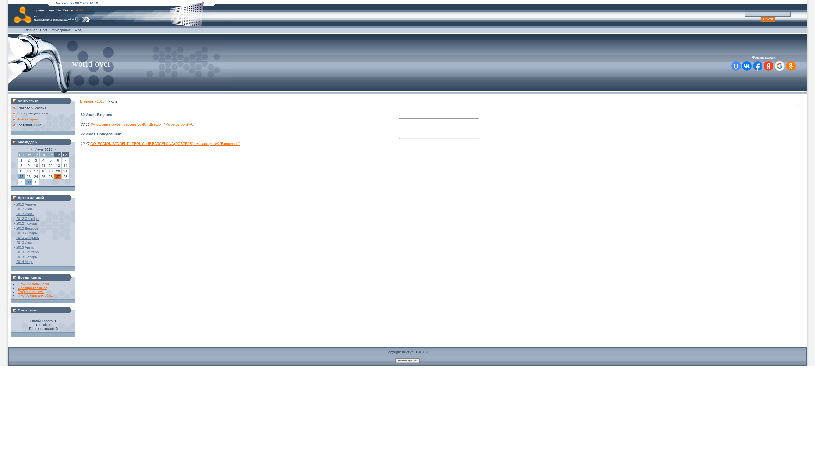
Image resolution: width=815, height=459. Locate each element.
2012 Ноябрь (26, 223)
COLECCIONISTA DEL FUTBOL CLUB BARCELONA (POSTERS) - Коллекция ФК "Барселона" (165, 144)
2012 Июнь (25, 209)
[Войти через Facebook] (757, 66)
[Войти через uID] (736, 66)
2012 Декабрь (27, 228)
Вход (78, 30)
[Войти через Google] (780, 66)
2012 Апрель (26, 204)
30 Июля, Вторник (96, 115)
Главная (30, 30)
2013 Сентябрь (28, 252)
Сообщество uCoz (32, 288)
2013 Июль (25, 242)
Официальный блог (33, 284)
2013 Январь (26, 233)
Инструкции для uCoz (35, 295)
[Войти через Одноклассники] (791, 66)
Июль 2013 (43, 149)
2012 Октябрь (27, 219)
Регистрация (60, 30)
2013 (100, 101)
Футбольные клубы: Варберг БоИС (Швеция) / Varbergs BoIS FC (142, 124)
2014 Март (24, 262)
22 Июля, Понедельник (101, 134)
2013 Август (26, 247)
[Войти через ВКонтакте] (747, 66)
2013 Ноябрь (26, 257)
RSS (79, 10)
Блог (43, 30)
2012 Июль (25, 214)
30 (29, 182)
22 (21, 176)
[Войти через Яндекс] (768, 66)
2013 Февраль (27, 238)
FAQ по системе (31, 292)
